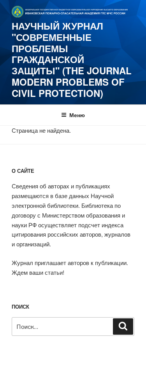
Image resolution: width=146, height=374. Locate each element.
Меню (77, 115)
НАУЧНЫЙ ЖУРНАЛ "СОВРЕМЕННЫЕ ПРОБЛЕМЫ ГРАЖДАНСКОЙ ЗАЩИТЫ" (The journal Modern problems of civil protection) (72, 59)
